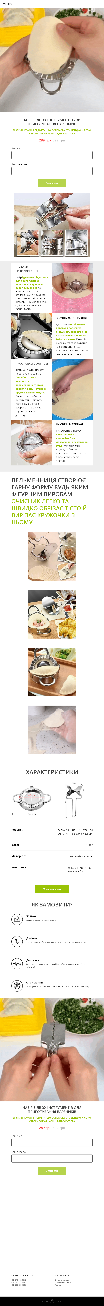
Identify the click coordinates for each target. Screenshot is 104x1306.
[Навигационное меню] (99, 4)
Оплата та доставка (62, 1280)
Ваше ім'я (16, 148)
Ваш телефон (19, 164)
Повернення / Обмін (63, 1282)
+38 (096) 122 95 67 (18, 1282)
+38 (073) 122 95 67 (18, 1280)
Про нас (58, 1285)
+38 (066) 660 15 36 (18, 1285)
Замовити (52, 183)
